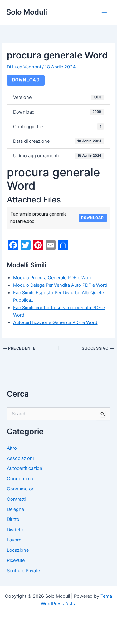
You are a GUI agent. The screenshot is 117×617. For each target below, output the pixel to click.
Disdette (15, 529)
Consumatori (20, 489)
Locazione (18, 550)
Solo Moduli (26, 11)
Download (26, 80)
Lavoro (14, 540)
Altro (12, 448)
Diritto (13, 519)
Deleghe (15, 509)
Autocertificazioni (25, 468)
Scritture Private (23, 570)
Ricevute (16, 560)
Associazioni (20, 458)
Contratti (16, 499)
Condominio (20, 478)
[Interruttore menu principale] (104, 12)
